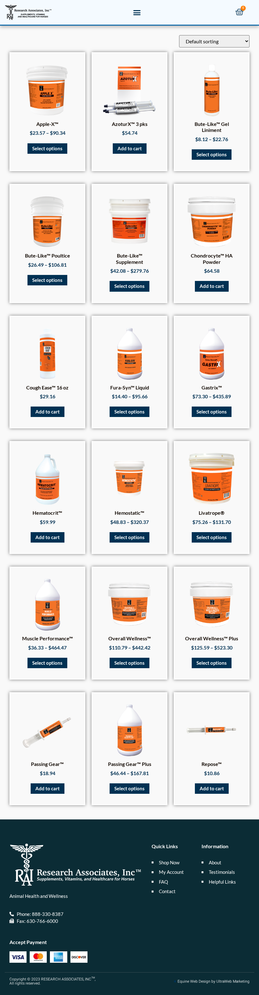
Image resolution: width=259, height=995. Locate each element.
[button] (137, 12)
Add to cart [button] (129, 148)
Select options (47, 148)
